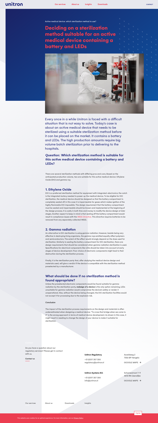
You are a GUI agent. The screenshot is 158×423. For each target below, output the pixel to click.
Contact (149, 4)
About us (75, 4)
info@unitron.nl (91, 381)
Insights (88, 4)
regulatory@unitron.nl (94, 363)
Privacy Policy (78, 418)
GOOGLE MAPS (131, 363)
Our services (60, 4)
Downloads (103, 4)
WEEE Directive (84, 217)
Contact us (30, 359)
